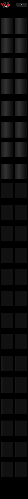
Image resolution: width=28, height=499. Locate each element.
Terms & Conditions (11, 495)
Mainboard (14, 496)
